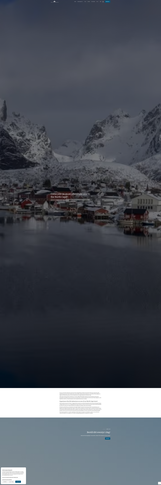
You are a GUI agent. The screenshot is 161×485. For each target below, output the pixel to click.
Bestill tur (107, 1)
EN (103, 1)
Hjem (75, 1)
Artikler (89, 1)
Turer (85, 1)
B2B (100, 1)
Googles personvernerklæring (7, 479)
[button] (80, 1)
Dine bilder (93, 1)
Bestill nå (107, 438)
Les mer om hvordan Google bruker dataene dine (10, 477)
